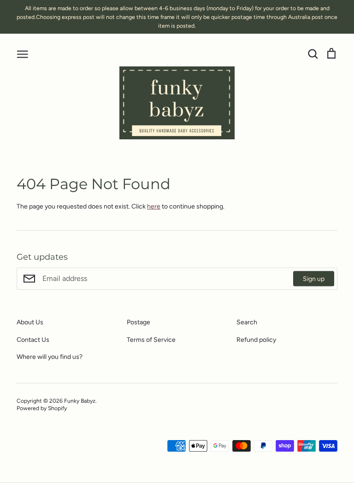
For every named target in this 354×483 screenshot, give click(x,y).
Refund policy (256, 340)
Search (246, 322)
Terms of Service (151, 340)
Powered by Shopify (42, 408)
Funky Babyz (79, 400)
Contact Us (33, 340)
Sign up (313, 279)
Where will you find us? (50, 357)
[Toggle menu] (23, 54)
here (153, 206)
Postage (138, 322)
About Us (30, 322)
